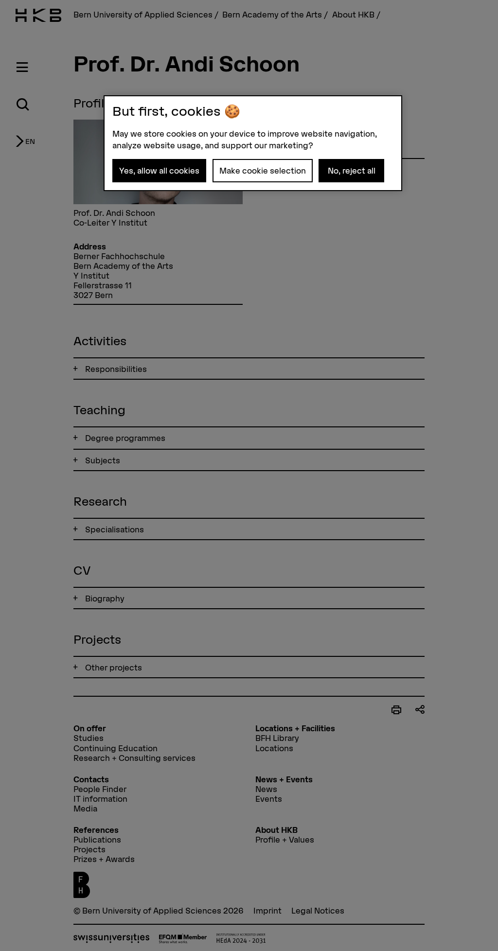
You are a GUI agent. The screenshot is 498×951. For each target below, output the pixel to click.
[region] (253, 143)
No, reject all (351, 170)
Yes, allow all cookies (159, 170)
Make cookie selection (262, 170)
